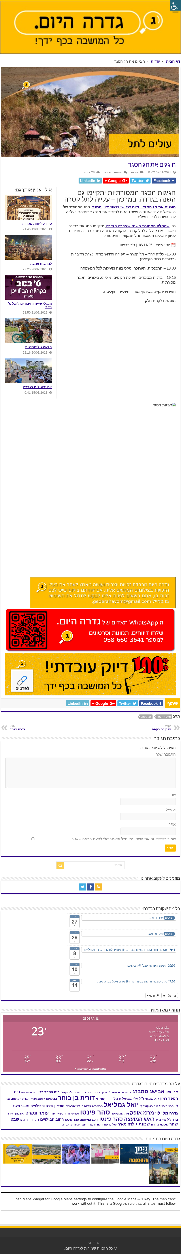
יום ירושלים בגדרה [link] (37, 387)
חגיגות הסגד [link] (164, 716)
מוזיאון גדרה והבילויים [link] (47, 1106)
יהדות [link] (155, 61)
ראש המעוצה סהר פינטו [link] (81, 1119)
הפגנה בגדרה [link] (38, 1099)
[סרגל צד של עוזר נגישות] (175, 5)
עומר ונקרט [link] (37, 1113)
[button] (153, 995)
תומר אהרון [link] (80, 1124)
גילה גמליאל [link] (130, 1098)
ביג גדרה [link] (88, 1092)
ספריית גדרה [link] (56, 1113)
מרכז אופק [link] (142, 1113)
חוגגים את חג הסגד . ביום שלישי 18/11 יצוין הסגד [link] (134, 207)
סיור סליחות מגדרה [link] (37, 223)
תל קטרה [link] (146, 716)
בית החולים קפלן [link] (71, 1092)
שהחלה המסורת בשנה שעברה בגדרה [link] (138, 226)
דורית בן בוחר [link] (76, 1097)
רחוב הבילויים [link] (52, 1119)
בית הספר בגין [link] (49, 1092)
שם (173, 795)
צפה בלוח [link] (171, 995)
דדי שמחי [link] (103, 1098)
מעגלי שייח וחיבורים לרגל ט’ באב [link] (30, 305)
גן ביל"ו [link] (116, 1098)
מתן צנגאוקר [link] (120, 1113)
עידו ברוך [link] (19, 1113)
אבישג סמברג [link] (148, 1091)
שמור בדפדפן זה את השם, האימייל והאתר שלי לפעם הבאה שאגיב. (123, 839)
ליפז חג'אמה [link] (73, 1106)
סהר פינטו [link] (95, 1112)
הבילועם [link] (51, 1098)
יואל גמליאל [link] (121, 1104)
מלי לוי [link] (161, 1113)
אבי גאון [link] (172, 1092)
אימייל (171, 810)
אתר (172, 824)
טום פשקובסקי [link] (149, 1106)
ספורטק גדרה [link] (71, 1113)
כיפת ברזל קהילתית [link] (92, 1106)
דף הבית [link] (173, 61)
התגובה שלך (166, 754)
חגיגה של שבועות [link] (38, 347)
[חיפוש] (60, 865)
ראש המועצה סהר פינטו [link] (127, 1119)
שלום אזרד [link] (109, 1124)
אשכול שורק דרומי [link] (105, 1092)
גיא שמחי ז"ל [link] (149, 1098)
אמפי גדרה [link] (124, 1092)
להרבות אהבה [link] (41, 263)
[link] (175, 11)
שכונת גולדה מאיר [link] (134, 1124)
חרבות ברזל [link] (166, 1106)
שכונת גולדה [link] (159, 1124)
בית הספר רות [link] (28, 1092)
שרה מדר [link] (94, 1124)
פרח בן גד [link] (161, 1119)
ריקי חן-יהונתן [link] (29, 1119)
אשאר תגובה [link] (113, 172)
